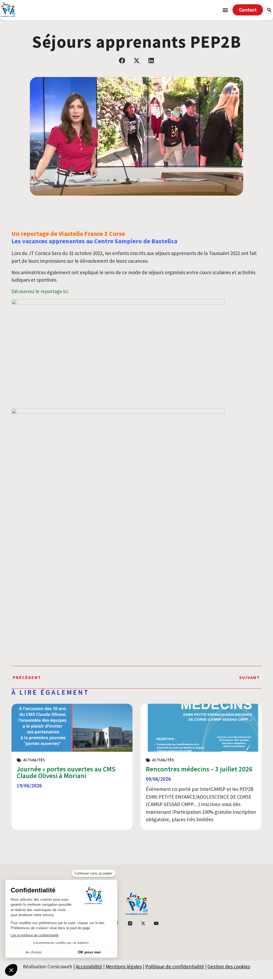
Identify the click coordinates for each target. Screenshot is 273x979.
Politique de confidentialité (174, 966)
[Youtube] (156, 923)
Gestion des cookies (228, 966)
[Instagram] (130, 923)
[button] (225, 9)
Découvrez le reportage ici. (40, 291)
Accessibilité (89, 966)
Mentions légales (124, 966)
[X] (143, 923)
